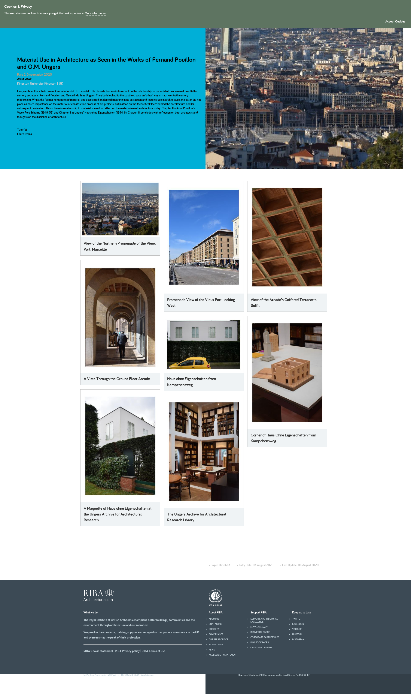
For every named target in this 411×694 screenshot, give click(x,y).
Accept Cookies (395, 21)
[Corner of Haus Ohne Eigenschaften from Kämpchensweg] (287, 372)
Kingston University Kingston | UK (40, 83)
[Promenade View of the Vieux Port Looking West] (204, 237)
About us (214, 618)
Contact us (215, 623)
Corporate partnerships (264, 637)
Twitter (296, 618)
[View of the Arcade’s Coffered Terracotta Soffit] (287, 237)
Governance (216, 634)
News (212, 649)
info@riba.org (147, 674)
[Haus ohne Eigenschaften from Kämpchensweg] (204, 344)
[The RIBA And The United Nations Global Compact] (215, 605)
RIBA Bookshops (259, 642)
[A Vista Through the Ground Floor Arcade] (120, 316)
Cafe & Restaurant (261, 647)
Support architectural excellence (264, 620)
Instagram (298, 639)
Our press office (218, 639)
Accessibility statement (223, 654)
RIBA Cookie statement (98, 651)
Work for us (216, 644)
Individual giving (260, 632)
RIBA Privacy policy (127, 651)
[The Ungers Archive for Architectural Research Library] (204, 451)
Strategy (214, 629)
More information (95, 13)
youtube (297, 629)
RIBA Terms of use (153, 651)
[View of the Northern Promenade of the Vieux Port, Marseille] (120, 209)
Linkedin (297, 634)
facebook (298, 623)
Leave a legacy (259, 626)
